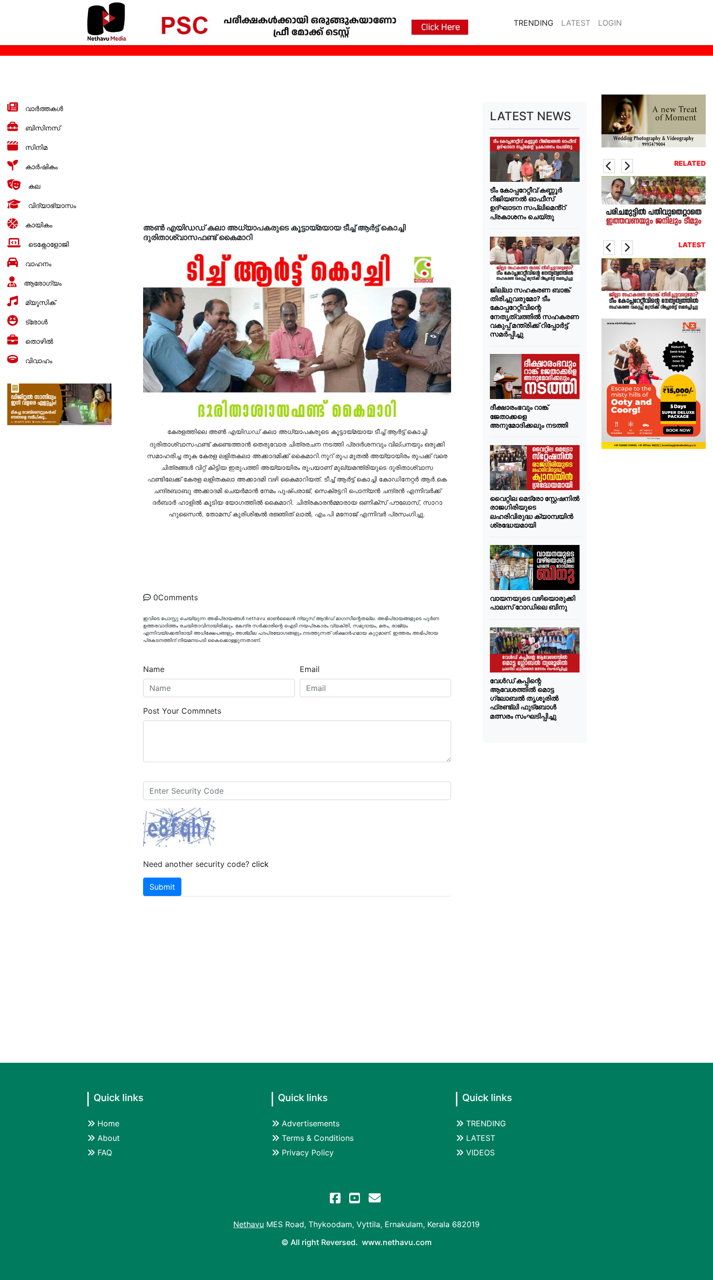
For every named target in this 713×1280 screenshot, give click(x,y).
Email (310, 669)
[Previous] (609, 166)
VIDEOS (480, 1152)
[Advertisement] (535, 888)
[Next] (627, 166)
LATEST (575, 23)
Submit (162, 887)
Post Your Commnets (182, 711)
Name (153, 669)
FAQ (104, 1152)
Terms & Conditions (318, 1138)
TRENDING (535, 22)
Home (108, 1123)
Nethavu (248, 1224)
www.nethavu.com (397, 1242)
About (108, 1138)
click (260, 864)
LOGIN (610, 23)
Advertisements (311, 1123)
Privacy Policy (308, 1152)
